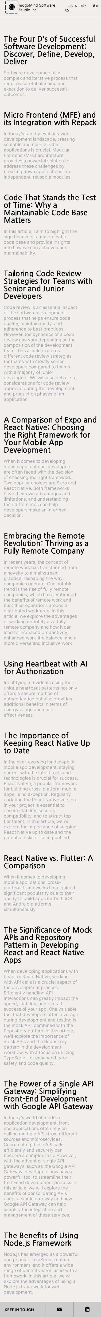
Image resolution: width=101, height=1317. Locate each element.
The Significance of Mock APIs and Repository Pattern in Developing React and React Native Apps (48, 945)
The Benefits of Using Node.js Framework (41, 1239)
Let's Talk (77, 5)
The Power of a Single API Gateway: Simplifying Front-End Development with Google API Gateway (48, 1095)
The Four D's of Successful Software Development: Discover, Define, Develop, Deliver (49, 50)
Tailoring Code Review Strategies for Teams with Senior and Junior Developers (48, 285)
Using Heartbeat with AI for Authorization (45, 667)
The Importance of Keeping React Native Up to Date (47, 743)
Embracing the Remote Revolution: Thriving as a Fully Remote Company (46, 543)
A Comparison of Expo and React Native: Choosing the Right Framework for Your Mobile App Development (50, 435)
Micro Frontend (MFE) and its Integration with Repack (50, 118)
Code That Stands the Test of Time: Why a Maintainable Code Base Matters (50, 209)
